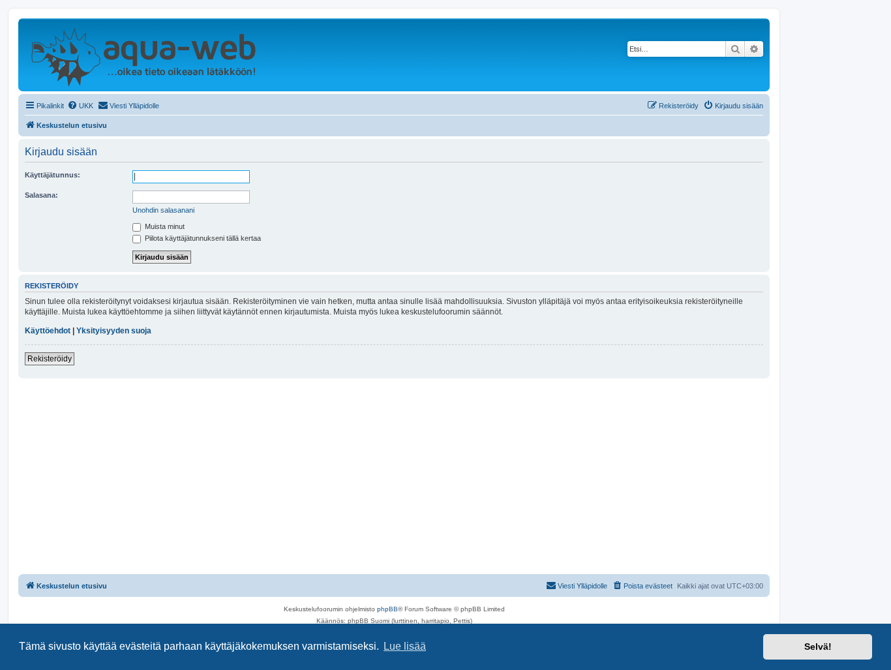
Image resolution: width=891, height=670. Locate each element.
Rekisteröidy (49, 358)
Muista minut (164, 226)
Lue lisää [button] (405, 646)
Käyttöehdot (47, 330)
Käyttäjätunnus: (52, 175)
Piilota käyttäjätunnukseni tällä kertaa (202, 238)
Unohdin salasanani (163, 210)
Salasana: (41, 195)
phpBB (387, 609)
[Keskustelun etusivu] (143, 55)
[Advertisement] (394, 476)
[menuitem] (80, 106)
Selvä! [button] (818, 646)
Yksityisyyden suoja (113, 330)
